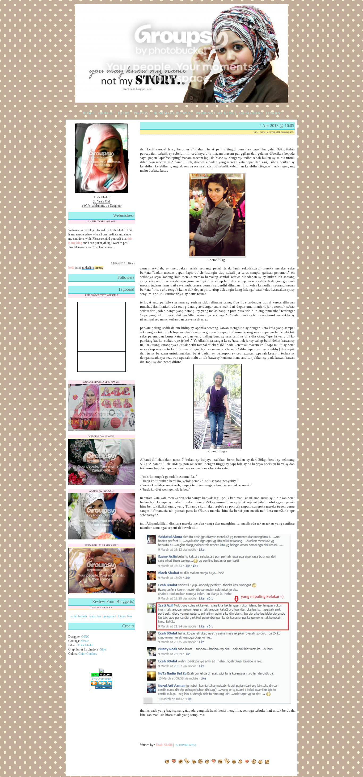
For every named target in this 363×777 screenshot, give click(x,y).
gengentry (109, 616)
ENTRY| (124, 113)
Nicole (85, 641)
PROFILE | (106, 113)
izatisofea (95, 616)
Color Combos (87, 654)
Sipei (103, 649)
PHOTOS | (142, 113)
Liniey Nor (125, 616)
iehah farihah (79, 616)
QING (85, 637)
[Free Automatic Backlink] (101, 680)
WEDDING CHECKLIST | (216, 113)
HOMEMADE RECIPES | (173, 113)
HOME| (88, 113)
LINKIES (273, 113)
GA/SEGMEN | (251, 113)
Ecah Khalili (85, 645)
